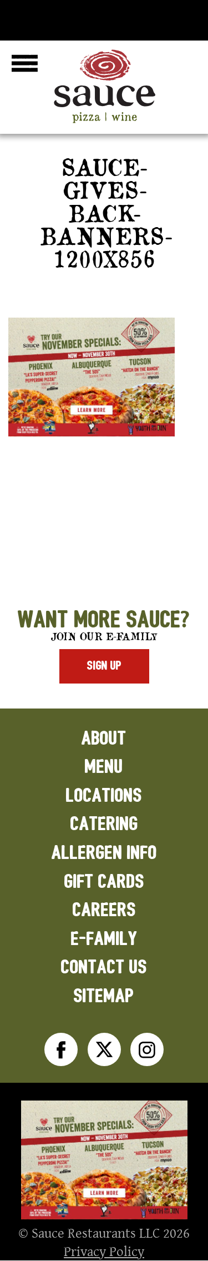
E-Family (104, 939)
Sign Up (104, 665)
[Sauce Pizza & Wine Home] (104, 123)
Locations (104, 796)
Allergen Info (104, 853)
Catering (104, 824)
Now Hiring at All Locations (104, 17)
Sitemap (104, 996)
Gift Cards (104, 882)
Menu (104, 767)
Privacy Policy (104, 1251)
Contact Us (104, 967)
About (104, 738)
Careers (104, 910)
